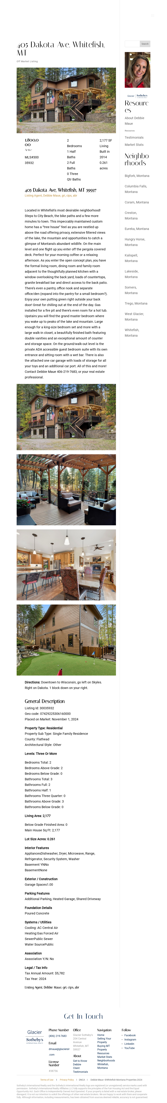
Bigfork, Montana (137, 176)
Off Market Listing (27, 61)
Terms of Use (46, 1079)
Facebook (130, 1035)
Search (145, 44)
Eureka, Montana (137, 229)
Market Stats (134, 145)
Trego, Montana (136, 303)
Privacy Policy (67, 1079)
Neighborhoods (106, 1060)
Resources (130, 130)
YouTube (129, 1048)
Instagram (130, 1039)
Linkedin (129, 1043)
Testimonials (134, 137)
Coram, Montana (137, 202)
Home (100, 1035)
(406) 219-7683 (58, 1036)
